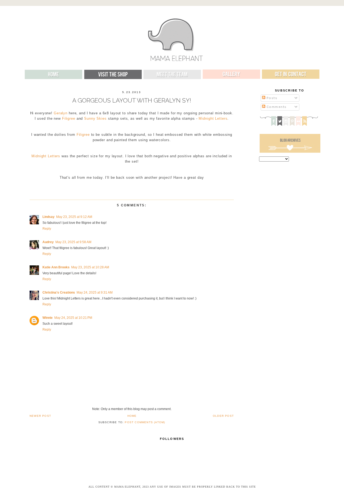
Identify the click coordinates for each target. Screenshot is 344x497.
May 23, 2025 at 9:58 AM (73, 242)
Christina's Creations (58, 292)
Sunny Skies (95, 118)
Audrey (48, 242)
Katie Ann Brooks (56, 267)
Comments (276, 107)
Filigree (68, 118)
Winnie (47, 318)
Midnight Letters (213, 118)
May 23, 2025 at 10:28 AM (90, 267)
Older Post (223, 415)
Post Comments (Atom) (145, 422)
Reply (46, 229)
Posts (271, 98)
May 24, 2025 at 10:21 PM (73, 318)
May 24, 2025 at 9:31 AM (95, 292)
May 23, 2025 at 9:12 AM (74, 217)
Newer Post (40, 415)
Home (132, 415)
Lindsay (48, 217)
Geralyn (60, 113)
